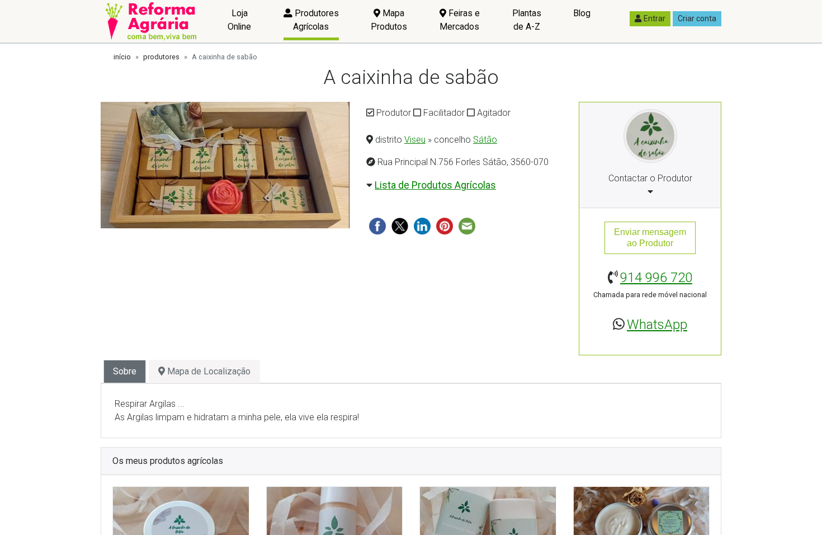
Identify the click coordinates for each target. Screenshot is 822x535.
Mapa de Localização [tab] (208, 371)
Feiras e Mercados (460, 20)
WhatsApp (657, 324)
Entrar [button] (654, 18)
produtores (161, 57)
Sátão (485, 139)
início (122, 57)
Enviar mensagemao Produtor (650, 237)
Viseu (415, 139)
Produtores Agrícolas (315, 20)
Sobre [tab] (124, 371)
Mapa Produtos (389, 20)
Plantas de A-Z (526, 20)
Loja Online (239, 20)
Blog (581, 13)
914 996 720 (656, 277)
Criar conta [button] (697, 18)
